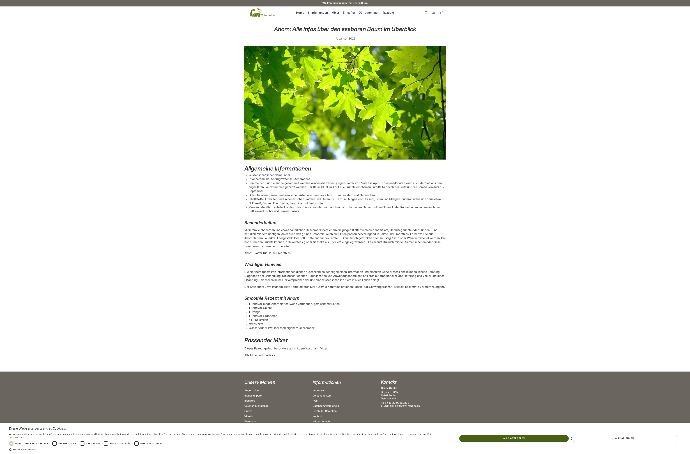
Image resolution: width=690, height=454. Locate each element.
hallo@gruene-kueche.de (405, 405)
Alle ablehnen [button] (624, 438)
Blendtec (249, 400)
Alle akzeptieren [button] (514, 438)
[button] (227, 449)
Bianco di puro (253, 395)
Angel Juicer (251, 390)
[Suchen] (426, 13)
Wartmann (250, 421)
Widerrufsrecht (322, 421)
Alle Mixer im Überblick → (261, 355)
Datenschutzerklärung (326, 405)
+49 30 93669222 (398, 402)
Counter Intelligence (256, 405)
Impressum (319, 390)
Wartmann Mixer (316, 348)
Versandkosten (322, 395)
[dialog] (345, 438)
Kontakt (317, 416)
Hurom (248, 410)
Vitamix (249, 416)
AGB (315, 400)
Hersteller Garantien (325, 410)
